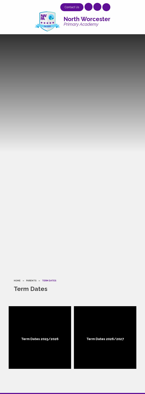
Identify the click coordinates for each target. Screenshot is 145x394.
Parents (31, 280)
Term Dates (49, 280)
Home (17, 280)
